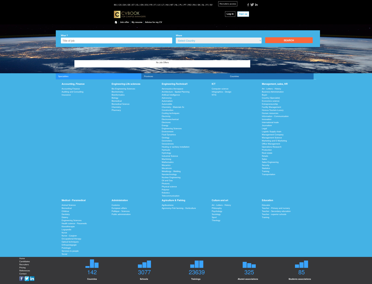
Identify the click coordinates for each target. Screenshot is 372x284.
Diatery (65, 217)
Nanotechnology (169, 174)
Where (179, 35)
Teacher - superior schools (274, 214)
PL (181, 5)
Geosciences (168, 144)
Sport (214, 217)
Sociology (216, 214)
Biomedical (117, 101)
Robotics (166, 193)
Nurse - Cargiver (69, 235)
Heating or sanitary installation (175, 147)
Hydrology (166, 153)
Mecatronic (167, 168)
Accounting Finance (71, 89)
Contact (22, 273)
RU (194, 5)
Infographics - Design (221, 92)
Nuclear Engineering (171, 177)
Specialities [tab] (63, 76)
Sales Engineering (270, 162)
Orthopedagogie (69, 245)
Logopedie (66, 229)
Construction (167, 110)
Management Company (273, 134)
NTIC (214, 95)
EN (142, 5)
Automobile (167, 104)
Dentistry (66, 214)
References (24, 270)
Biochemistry (117, 92)
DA (124, 5)
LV (159, 5)
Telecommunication (170, 196)
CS (120, 5)
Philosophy (217, 208)
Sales (264, 159)
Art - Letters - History (271, 89)
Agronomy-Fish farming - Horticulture (179, 208)
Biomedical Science (120, 104)
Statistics (266, 168)
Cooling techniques (170, 113)
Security (265, 165)
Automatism (167, 101)
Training (265, 171)
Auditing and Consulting (72, 92)
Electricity (166, 116)
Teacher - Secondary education (276, 211)
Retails (265, 156)
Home (22, 258)
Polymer (165, 189)
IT (155, 5)
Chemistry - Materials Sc (173, 107)
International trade (270, 122)
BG (115, 5)
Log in (230, 14)
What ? (64, 35)
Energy (165, 125)
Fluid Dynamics (169, 134)
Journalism (267, 125)
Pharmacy (116, 110)
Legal (264, 128)
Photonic (166, 183)
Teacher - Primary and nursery (276, 208)
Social (64, 254)
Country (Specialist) (271, 98)
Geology (165, 137)
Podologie (66, 248)
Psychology (217, 211)
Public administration (121, 214)
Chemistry (116, 107)
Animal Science (69, 205)
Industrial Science (170, 156)
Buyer (264, 95)
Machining (166, 159)
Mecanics (166, 165)
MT (172, 5)
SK (199, 5)
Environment (167, 131)
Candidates (24, 261)
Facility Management (271, 107)
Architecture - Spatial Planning (175, 92)
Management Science (272, 137)
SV (211, 5)
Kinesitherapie (68, 226)
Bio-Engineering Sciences (123, 89)
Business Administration (273, 92)
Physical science (169, 186)
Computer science (220, 89)
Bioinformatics (118, 95)
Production (267, 150)
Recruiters (24, 264)
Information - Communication (275, 116)
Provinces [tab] (148, 76)
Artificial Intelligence (171, 95)
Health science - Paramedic (74, 223)
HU (167, 5)
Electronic (166, 122)
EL (137, 5)
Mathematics (168, 162)
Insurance (66, 95)
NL (176, 5)
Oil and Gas (167, 180)
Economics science (270, 101)
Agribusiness (168, 205)
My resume (137, 22)
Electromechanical (170, 119)
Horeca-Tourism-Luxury (273, 110)
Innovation (266, 119)
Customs (116, 205)
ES (146, 5)
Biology (115, 98)
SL (203, 5)
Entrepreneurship (270, 104)
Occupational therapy (71, 239)
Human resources (270, 113)
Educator (266, 205)
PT (185, 5)
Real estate (267, 153)
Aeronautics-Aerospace (172, 89)
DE (129, 5)
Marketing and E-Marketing (274, 141)
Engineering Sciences (172, 128)
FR (151, 5)
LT (163, 5)
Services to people (70, 251)
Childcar (65, 211)
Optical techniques (70, 242)
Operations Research (271, 147)
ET (133, 5)
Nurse (64, 232)
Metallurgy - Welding (171, 171)
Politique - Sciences (121, 211)
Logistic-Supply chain (271, 131)
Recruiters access (228, 4)
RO (189, 5)
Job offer (124, 22)
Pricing (22, 267)
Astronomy (167, 98)
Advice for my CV (153, 22)
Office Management (271, 144)
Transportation (268, 174)
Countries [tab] (234, 76)
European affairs (119, 208)
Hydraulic (166, 150)
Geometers (167, 141)
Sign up (243, 14)
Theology (216, 220)
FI (207, 5)
